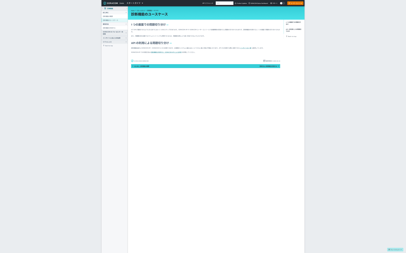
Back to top (109, 46)
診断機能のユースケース (110, 20)
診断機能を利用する (109, 28)
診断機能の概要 (108, 16)
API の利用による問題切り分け (150, 42)
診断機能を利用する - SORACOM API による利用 (166, 52)
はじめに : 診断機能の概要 (141, 66)
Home (132, 10)
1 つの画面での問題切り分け (148, 24)
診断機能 (149, 10)
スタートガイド (141, 10)
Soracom (110, 3)
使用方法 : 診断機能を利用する (268, 66)
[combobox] (224, 3)
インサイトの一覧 (245, 48)
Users (121, 3)
